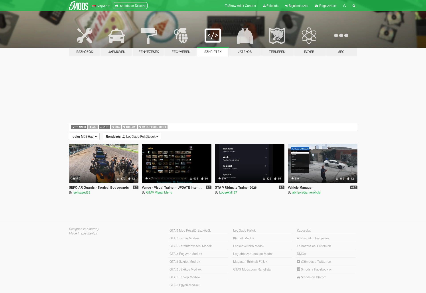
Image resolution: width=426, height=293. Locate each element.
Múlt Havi (83, 136)
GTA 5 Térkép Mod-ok (185, 277)
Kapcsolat (304, 230)
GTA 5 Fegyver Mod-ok (186, 253)
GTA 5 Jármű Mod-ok (184, 238)
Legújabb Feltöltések (131, 136)
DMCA (301, 253)
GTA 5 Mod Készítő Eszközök (190, 230)
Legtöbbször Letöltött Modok (253, 253)
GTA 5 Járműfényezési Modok (191, 246)
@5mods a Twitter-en (315, 261)
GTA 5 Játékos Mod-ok (185, 269)
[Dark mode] (344, 5)
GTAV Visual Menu (159, 192)
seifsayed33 (81, 192)
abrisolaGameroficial (306, 192)
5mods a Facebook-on (316, 269)
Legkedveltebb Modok (248, 246)
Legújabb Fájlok (244, 230)
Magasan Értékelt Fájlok (250, 261)
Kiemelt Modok (243, 238)
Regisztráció (327, 5)
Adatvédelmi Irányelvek (313, 238)
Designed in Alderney (84, 228)
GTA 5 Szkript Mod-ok (185, 261)
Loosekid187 (228, 192)
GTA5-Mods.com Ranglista (252, 269)
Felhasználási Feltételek (314, 246)
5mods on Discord (313, 277)
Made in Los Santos (83, 233)
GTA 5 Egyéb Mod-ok (184, 285)
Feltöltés (272, 5)
